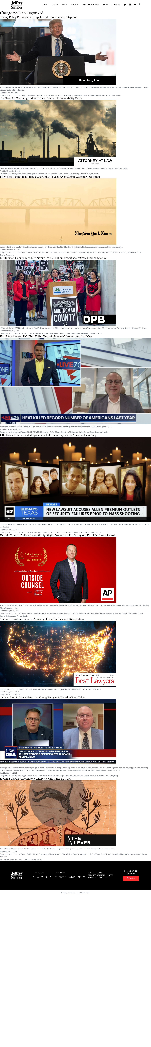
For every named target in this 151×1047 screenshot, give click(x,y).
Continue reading (114, 770)
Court (75, 854)
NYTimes (108, 252)
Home (45, 5)
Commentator (42, 776)
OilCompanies (118, 252)
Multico (92, 252)
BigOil (29, 432)
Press (105, 5)
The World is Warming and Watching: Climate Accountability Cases (41, 98)
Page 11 (27, 859)
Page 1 (14, 859)
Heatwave (54, 252)
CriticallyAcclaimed (82, 613)
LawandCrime (79, 776)
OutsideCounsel (137, 613)
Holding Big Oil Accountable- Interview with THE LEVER (35, 778)
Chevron (51, 95)
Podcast (75, 5)
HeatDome (46, 252)
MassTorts (94, 174)
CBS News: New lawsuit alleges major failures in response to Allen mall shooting (48, 435)
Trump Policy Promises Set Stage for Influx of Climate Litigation (38, 17)
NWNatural (85, 333)
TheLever (3, 857)
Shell (139, 252)
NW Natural (100, 252)
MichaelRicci (89, 776)
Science (98, 333)
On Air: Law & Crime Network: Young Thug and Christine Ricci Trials (42, 697)
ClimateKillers (67, 854)
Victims (97, 532)
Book (64, 5)
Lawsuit (73, 252)
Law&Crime (68, 776)
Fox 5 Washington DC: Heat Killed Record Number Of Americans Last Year (46, 336)
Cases (60, 174)
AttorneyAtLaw (32, 174)
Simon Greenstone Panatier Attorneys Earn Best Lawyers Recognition (42, 619)
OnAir (80, 432)
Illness (46, 333)
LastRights (110, 613)
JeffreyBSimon (96, 95)
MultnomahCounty (73, 333)
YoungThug (113, 776)
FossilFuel (86, 95)
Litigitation (106, 95)
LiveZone (64, 432)
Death (79, 854)
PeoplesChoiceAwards (8, 616)
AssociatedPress (50, 613)
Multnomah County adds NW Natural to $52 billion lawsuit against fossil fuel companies (53, 257)
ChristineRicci (32, 776)
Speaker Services (91, 5)
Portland (133, 252)
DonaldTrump (66, 95)
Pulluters (143, 854)
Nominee (118, 613)
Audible (60, 613)
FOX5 (39, 432)
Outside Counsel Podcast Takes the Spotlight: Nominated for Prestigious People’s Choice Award (57, 535)
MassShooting (84, 532)
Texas (92, 532)
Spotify (25, 616)
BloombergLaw (41, 95)
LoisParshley (114, 854)
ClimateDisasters (55, 854)
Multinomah (73, 432)
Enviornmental (77, 95)
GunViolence (56, 532)
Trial (107, 776)
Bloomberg (31, 95)
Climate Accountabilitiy (71, 174)
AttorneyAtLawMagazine (48, 174)
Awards (66, 613)
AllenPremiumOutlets (34, 532)
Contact (116, 5)
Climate (57, 95)
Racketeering (99, 776)
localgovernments (82, 252)
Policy (113, 95)
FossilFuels (37, 252)
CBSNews (46, 532)
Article (29, 854)
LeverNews (105, 854)
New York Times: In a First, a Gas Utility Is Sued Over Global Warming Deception (50, 176)
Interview (46, 432)
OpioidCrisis (126, 613)
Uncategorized (16, 95)
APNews (30, 613)
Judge (61, 776)
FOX (34, 432)
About (55, 5)
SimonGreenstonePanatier (99, 432)
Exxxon (29, 252)
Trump (118, 95)
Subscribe (131, 878)
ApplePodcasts (39, 613)
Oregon (126, 252)
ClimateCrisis (43, 854)
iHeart (92, 613)
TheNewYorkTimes (7, 255)
